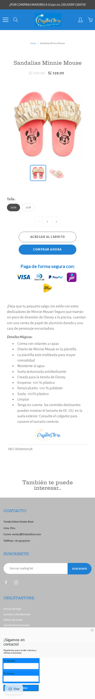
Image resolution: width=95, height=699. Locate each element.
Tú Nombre (9, 661)
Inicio (33, 43)
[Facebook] (6, 583)
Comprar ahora (47, 249)
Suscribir (79, 568)
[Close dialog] (92, 630)
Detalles (13, 337)
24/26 (13, 207)
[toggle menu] (5, 19)
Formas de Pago (12, 608)
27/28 (28, 207)
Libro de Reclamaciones (16, 625)
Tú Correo (8, 673)
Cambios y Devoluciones (16, 614)
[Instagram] (16, 583)
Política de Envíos (13, 619)
